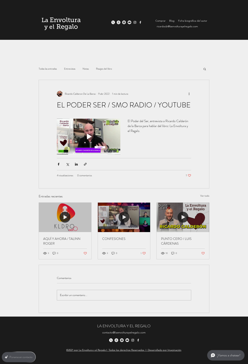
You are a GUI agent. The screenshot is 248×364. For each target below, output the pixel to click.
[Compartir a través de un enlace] (85, 164)
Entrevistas (69, 69)
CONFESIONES (113, 238)
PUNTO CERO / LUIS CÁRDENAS (176, 241)
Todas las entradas (48, 69)
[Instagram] (135, 22)
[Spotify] (124, 22)
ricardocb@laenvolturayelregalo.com (177, 26)
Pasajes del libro (104, 69)
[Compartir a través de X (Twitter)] (67, 164)
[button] (204, 68)
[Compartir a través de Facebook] (58, 164)
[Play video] (88, 136)
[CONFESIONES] (124, 217)
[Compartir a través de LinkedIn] (76, 164)
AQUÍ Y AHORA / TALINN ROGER (61, 241)
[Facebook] (140, 22)
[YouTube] (129, 22)
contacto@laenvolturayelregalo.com (124, 332)
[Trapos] (118, 22)
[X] (113, 22)
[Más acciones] (189, 94)
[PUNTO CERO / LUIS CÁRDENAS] (183, 217)
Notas (86, 69)
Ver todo (204, 196)
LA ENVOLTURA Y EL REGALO (124, 326)
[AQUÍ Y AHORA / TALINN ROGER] (65, 217)
